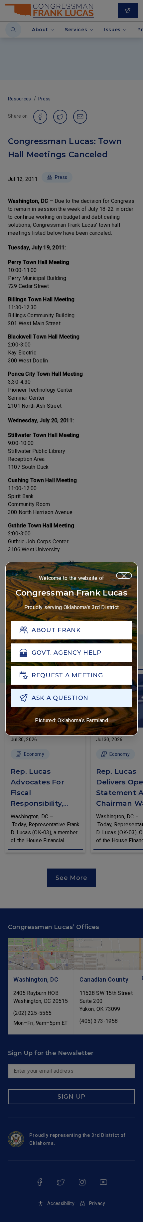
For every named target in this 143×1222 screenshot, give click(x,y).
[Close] (124, 575)
